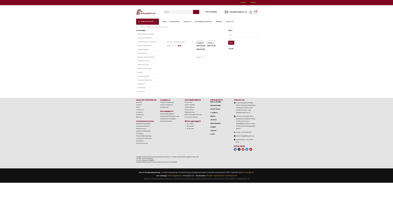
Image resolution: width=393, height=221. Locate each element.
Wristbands (141, 84)
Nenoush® (209, 176)
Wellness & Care (143, 65)
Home (164, 22)
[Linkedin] (246, 149)
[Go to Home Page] (136, 27)
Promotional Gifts (143, 76)
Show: (169, 46)
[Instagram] (239, 149)
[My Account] (250, 12)
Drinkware (199, 41)
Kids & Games (142, 53)
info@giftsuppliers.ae (242, 179)
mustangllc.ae (248, 172)
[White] (229, 53)
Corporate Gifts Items (145, 80)
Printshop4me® (231, 176)
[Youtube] (243, 149)
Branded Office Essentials (146, 57)
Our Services (174, 22)
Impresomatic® (219, 176)
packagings (142, 88)
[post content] (200, 34)
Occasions (141, 91)
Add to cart (213, 36)
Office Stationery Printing (146, 34)
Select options (202, 36)
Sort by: (169, 42)
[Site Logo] (145, 12)
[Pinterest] (250, 149)
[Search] (196, 12)
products (187, 22)
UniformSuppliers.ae (174, 176)
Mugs (204, 41)
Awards (140, 72)
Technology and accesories (147, 42)
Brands (219, 22)
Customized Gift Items (145, 38)
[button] (178, 46)
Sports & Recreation (144, 46)
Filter (231, 43)
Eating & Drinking (143, 49)
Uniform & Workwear (144, 68)
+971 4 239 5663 (230, 179)
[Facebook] (235, 149)
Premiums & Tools (144, 61)
